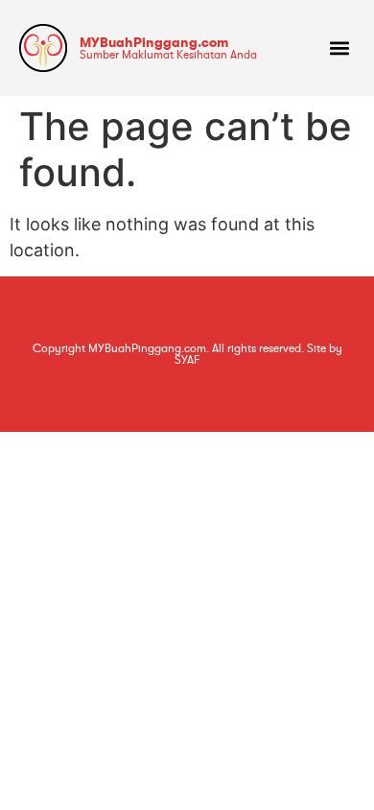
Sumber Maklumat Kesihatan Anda (168, 54)
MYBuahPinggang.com (154, 42)
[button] (339, 48)
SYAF (187, 360)
